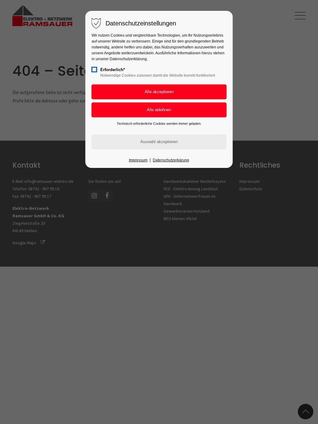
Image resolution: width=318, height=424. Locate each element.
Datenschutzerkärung (171, 160)
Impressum (138, 160)
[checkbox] (94, 69)
